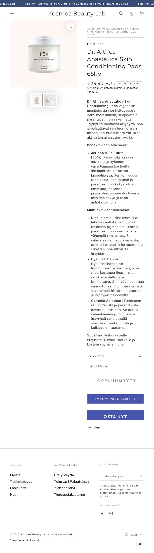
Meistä (15, 475)
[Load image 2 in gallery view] (50, 100)
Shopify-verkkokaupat (24, 540)
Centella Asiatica (109, 29)
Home (91, 29)
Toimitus (119, 87)
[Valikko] (12, 13)
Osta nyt (116, 416)
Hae (13, 495)
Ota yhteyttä (64, 475)
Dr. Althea (95, 44)
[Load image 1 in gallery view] (37, 100)
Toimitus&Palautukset (71, 481)
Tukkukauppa (21, 481)
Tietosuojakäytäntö (69, 495)
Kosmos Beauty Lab (34, 534)
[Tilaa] (141, 476)
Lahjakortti (18, 488)
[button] (121, 13)
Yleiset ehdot (64, 488)
